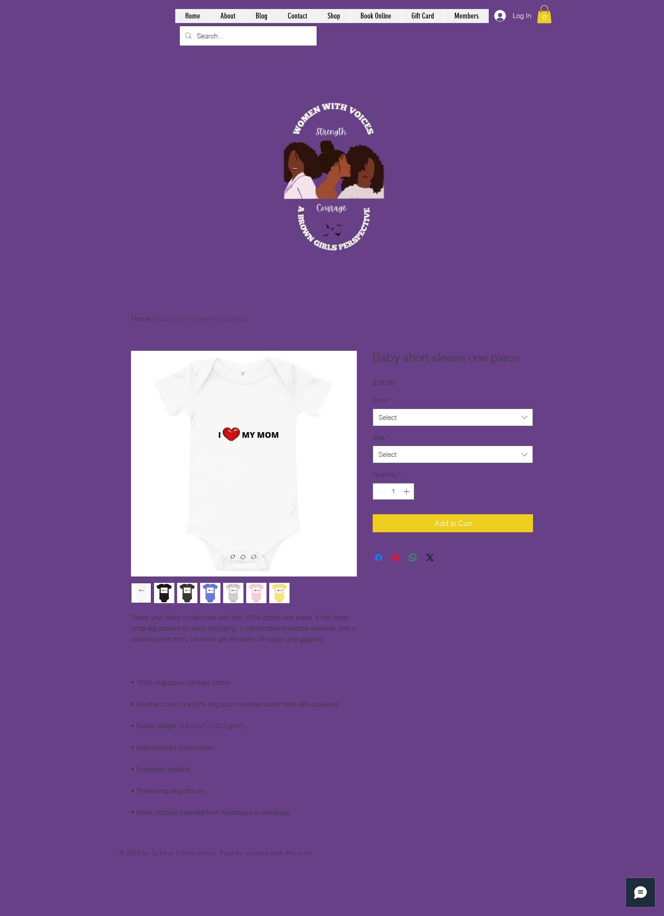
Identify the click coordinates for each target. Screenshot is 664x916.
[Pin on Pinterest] (395, 557)
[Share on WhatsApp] (412, 557)
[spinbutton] (393, 491)
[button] (544, 14)
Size (381, 437)
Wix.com (298, 853)
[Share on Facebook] (378, 557)
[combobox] (453, 417)
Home (140, 318)
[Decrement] (379, 491)
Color (382, 400)
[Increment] (407, 491)
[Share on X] (430, 557)
